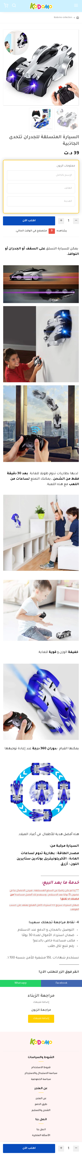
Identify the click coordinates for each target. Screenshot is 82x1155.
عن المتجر (41, 1099)
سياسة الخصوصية (41, 1079)
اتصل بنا (41, 1130)
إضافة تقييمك (41, 1018)
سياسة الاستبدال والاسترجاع (41, 1073)
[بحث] (14, 6)
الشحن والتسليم (41, 1110)
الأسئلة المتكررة (41, 1135)
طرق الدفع (41, 1104)
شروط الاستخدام (41, 1067)
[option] (41, 67)
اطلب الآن (29, 220)
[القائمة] (76, 6)
